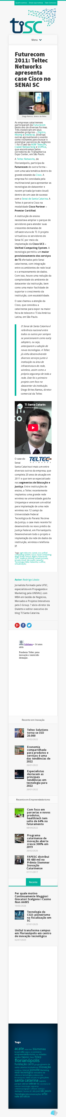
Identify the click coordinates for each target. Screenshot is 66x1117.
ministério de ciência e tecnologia (30, 1073)
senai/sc (39, 560)
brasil (17, 1052)
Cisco (39, 174)
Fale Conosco (50, 3)
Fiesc (32, 1057)
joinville (35, 1069)
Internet (25, 1070)
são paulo (31, 560)
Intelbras (30, 134)
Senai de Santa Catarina (35, 198)
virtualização (20, 564)
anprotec (28, 1049)
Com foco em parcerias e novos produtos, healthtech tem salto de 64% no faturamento (38, 817)
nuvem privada (41, 558)
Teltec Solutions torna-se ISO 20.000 (37, 732)
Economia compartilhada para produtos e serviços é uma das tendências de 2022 (38, 754)
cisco (33, 555)
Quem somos (21, 3)
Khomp (19, 134)
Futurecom (39, 125)
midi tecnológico (24, 1072)
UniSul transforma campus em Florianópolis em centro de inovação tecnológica (33, 933)
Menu (34, 40)
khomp (31, 558)
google (37, 1064)
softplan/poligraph (22, 1089)
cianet (34, 553)
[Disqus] (33, 677)
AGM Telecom (38, 144)
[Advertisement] (33, 985)
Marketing (44, 1070)
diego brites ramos (23, 557)
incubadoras (32, 1067)
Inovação (45, 1067)
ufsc (45, 1094)
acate (19, 1048)
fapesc (25, 1057)
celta (22, 1052)
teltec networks (31, 562)
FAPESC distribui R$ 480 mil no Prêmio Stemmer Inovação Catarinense (38, 862)
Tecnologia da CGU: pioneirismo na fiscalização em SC (39, 916)
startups (41, 1089)
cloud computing (44, 555)
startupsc (19, 1091)
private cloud (20, 560)
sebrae (25, 1084)
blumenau (39, 1049)
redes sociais (31, 1078)
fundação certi (24, 1064)
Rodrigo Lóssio (31, 579)
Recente (33, 882)
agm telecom (25, 553)
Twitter (29, 625)
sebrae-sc (34, 1083)
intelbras (23, 558)
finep (38, 1057)
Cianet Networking (25, 147)
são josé (36, 1091)
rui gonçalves (43, 1077)
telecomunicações (33, 1094)
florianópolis (27, 1060)
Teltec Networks (26, 159)
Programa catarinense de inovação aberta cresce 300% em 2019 (37, 841)
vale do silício (22, 1096)
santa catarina (26, 1080)
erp (37, 1055)
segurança (35, 1086)
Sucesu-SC (27, 1091)
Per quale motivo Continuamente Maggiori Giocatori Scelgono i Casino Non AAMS (33, 898)
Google (17, 625)
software (33, 1089)
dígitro (34, 557)
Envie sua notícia (36, 3)
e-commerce (36, 1052)
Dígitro (41, 132)
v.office (42, 562)
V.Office (42, 147)
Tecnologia (19, 562)
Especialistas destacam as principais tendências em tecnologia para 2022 (37, 778)
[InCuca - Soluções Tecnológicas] (54, 1115)
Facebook (23, 625)
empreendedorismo (25, 1054)
